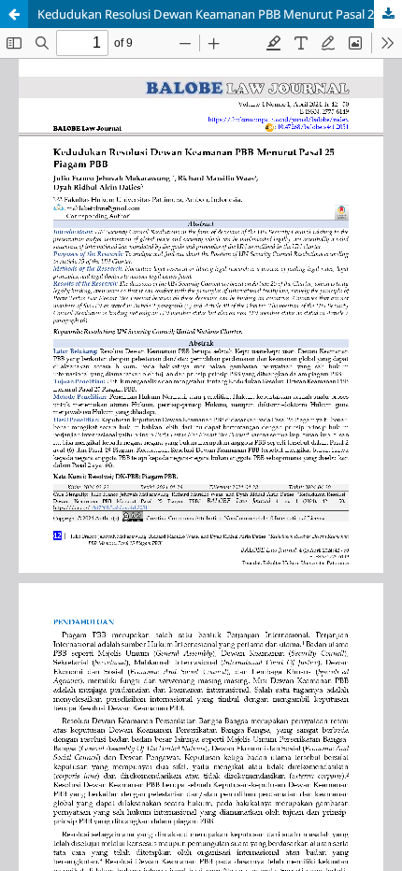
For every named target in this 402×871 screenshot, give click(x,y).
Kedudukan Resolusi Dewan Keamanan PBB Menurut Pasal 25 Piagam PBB (219, 14)
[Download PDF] (388, 14)
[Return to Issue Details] (14, 14)
